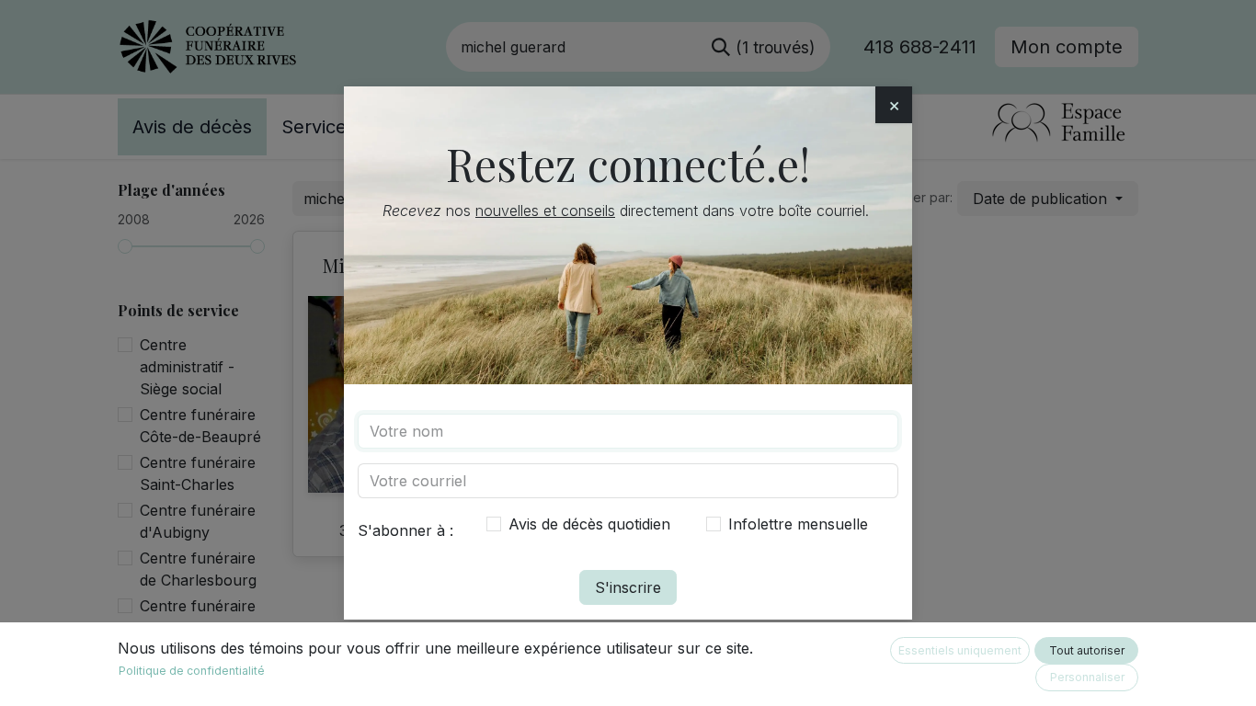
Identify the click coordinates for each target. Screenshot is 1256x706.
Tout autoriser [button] (1087, 650)
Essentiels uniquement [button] (960, 650)
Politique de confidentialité (192, 671)
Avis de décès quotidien (589, 524)
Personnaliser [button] (1087, 677)
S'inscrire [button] (628, 587)
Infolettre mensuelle (798, 524)
